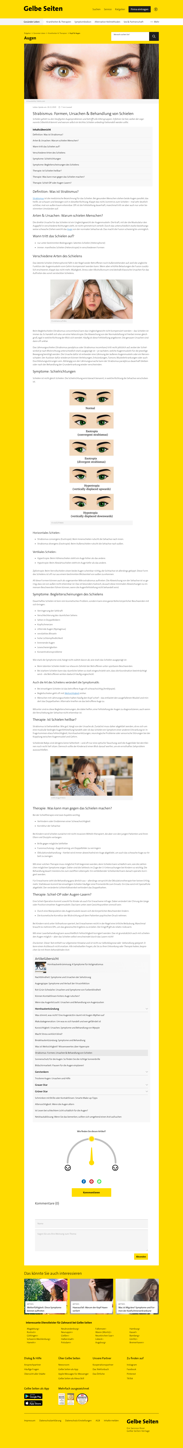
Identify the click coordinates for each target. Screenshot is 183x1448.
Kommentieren (91, 1192)
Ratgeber (120, 9)
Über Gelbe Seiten (69, 1358)
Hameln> (31, 1342)
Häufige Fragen (31, 1369)
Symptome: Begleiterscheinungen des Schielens (56, 164)
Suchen (97, 9)
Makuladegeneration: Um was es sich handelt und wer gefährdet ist (68, 1021)
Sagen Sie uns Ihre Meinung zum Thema (56, 1233)
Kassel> (133, 1332)
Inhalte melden (111, 1420)
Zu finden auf (135, 1358)
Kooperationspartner (103, 1364)
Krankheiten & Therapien (57, 33)
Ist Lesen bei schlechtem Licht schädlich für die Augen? (61, 1110)
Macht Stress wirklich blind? (48, 1033)
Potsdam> (66, 1342)
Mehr (155, 22)
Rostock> (31, 1332)
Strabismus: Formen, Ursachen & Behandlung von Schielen (63, 1052)
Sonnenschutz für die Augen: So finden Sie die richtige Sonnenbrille (67, 1059)
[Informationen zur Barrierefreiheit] (155, 9)
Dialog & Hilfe (32, 1358)
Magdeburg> (33, 1328)
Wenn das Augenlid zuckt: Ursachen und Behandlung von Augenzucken (69, 1002)
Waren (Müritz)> (103, 1332)
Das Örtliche (99, 1373)
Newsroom (63, 1364)
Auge (69, 229)
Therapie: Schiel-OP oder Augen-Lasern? (52, 182)
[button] (96, 9)
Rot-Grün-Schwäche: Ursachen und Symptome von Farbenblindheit (68, 989)
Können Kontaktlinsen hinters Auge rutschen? (57, 996)
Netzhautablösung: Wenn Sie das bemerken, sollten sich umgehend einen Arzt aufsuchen (78, 1116)
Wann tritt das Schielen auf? (46, 146)
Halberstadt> (67, 1339)
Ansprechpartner (32, 1364)
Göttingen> (32, 1335)
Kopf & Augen (75, 33)
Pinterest (131, 1373)
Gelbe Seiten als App (68, 1369)
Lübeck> (99, 1339)
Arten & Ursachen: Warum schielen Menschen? (56, 140)
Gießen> (65, 1335)
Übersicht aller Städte (34, 1373)
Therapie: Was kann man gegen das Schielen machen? (59, 176)
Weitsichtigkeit (72, 693)
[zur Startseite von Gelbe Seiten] (143, 1421)
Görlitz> (134, 1339)
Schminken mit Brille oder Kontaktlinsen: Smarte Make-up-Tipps (66, 1097)
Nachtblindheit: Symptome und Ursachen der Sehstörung (63, 977)
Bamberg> (135, 1335)
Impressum (29, 1420)
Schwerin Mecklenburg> (39, 1339)
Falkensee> (100, 1328)
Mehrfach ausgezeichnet (73, 1388)
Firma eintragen (139, 9)
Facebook (131, 1369)
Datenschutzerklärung (50, 1420)
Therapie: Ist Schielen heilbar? (47, 170)
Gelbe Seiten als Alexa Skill (71, 1378)
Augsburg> (100, 1342)
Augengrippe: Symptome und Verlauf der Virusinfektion (62, 983)
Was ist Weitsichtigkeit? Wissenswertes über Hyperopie (62, 1046)
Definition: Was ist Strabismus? (48, 134)
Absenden (141, 1256)
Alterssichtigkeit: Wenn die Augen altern (54, 1104)
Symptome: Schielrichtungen (47, 158)
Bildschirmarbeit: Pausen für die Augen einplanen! (59, 1065)
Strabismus (38, 198)
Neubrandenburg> (70, 1328)
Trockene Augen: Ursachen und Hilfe (52, 1078)
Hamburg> (135, 1328)
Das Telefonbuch (101, 1369)
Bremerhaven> (137, 1342)
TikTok (130, 1378)
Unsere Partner (102, 1358)
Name (40, 1223)
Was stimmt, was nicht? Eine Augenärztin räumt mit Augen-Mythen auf (69, 1015)
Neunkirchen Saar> (104, 1335)
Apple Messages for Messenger (73, 1373)
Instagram (132, 1364)
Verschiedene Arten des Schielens (49, 152)
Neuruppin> (67, 1332)
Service (108, 9)
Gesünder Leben (39, 33)
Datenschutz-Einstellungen (78, 1420)
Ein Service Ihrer (138, 1429)
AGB (98, 1420)
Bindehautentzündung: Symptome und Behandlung (60, 1040)
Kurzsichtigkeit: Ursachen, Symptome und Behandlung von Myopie (67, 1027)
